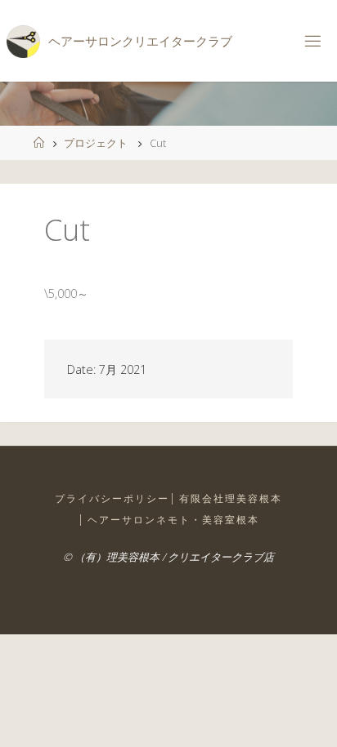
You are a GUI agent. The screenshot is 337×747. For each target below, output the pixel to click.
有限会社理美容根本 (230, 498)
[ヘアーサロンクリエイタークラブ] (23, 40)
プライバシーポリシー (112, 498)
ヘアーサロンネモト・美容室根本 (173, 520)
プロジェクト (96, 143)
